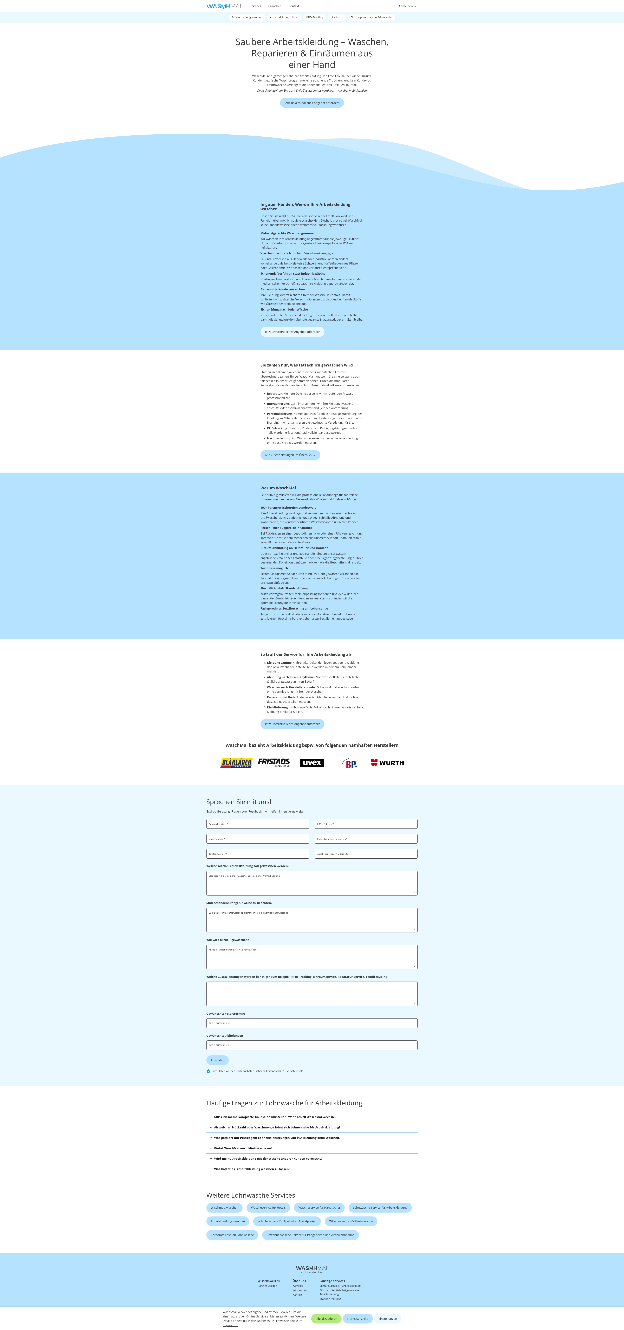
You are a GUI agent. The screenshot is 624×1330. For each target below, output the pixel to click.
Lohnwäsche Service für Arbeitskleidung (380, 1207)
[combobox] (366, 838)
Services (255, 6)
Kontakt (294, 6)
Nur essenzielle (357, 1319)
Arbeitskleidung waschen (247, 17)
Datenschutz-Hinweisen (273, 1321)
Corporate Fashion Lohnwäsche (232, 1235)
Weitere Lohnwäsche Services (250, 1195)
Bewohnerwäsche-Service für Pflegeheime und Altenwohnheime (310, 1235)
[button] (312, 1117)
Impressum (230, 1325)
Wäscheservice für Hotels (268, 1207)
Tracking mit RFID (330, 1299)
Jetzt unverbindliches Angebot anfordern (312, 103)
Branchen (274, 6)
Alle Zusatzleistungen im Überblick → (290, 455)
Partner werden (267, 1286)
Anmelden (406, 6)
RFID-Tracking (314, 17)
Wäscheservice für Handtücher (319, 1207)
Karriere (298, 1286)
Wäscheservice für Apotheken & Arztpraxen (287, 1221)
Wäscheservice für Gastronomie (351, 1221)
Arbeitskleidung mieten (284, 17)
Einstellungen (387, 1319)
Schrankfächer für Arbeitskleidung (340, 1286)
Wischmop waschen (224, 1207)
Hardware (337, 17)
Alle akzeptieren (326, 1319)
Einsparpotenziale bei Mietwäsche (371, 17)
